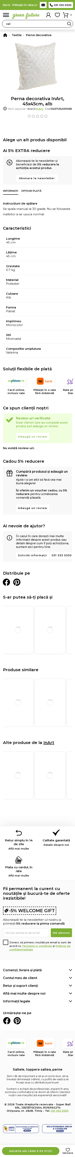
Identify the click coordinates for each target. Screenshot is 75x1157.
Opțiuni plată (31, 190)
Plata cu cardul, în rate (18, 871)
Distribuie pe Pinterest (16, 582)
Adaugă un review (32, 436)
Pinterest (17, 1020)
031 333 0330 (62, 5)
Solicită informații (32, 555)
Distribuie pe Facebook (6, 582)
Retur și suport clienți (20, 986)
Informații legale (16, 1001)
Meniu (6, 15)
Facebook (6, 1020)
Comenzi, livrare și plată (22, 970)
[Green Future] (5, 35)
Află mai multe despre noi (24, 993)
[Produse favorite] (57, 15)
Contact (43, 5)
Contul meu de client (20, 978)
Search (69, 23)
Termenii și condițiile (37, 946)
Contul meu (48, 15)
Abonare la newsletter (37, 178)
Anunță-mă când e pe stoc (30, 1151)
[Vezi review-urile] (37, 116)
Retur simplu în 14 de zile (19, 844)
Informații (10, 190)
